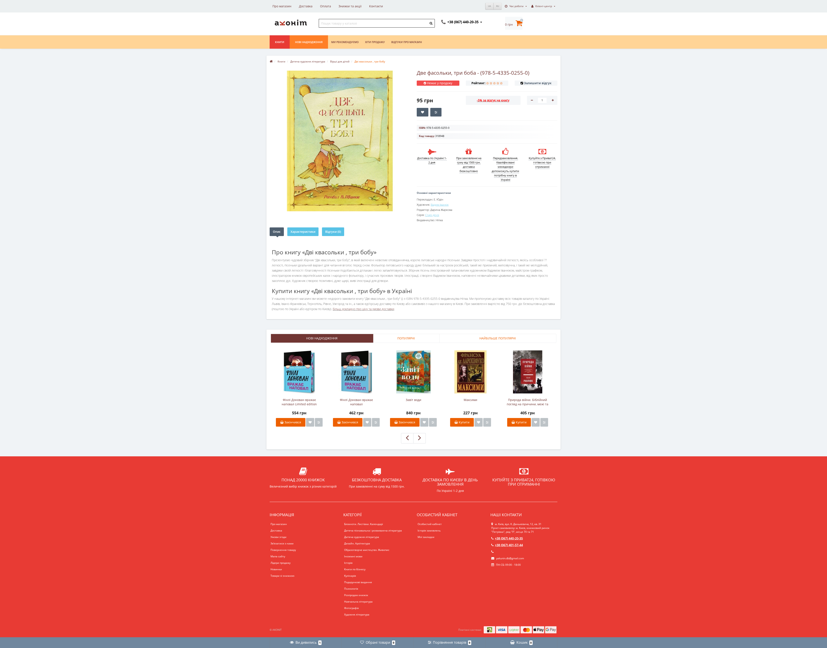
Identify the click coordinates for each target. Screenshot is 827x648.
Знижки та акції (350, 6)
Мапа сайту (277, 556)
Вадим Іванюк (440, 205)
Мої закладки (426, 537)
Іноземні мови (353, 556)
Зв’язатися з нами (282, 543)
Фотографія (351, 608)
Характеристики (303, 232)
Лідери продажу (280, 563)
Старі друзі (432, 215)
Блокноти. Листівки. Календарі (363, 524)
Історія (348, 563)
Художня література (356, 614)
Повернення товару (283, 550)
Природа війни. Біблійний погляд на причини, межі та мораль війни (527, 402)
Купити (463, 422)
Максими (470, 400)
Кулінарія (350, 576)
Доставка (305, 6)
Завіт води (413, 400)
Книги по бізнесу (354, 569)
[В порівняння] (319, 422)
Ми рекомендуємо (345, 42)
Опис (277, 232)
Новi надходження (309, 42)
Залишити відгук (538, 83)
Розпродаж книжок (356, 595)
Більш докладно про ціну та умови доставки (363, 309)
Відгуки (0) (333, 232)
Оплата (325, 6)
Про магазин (281, 6)
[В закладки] (310, 422)
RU (497, 6)
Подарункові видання (358, 582)
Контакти (376, 6)
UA (489, 6)
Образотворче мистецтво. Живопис (366, 550)
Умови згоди (278, 537)
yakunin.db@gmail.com (510, 558)
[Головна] (271, 61)
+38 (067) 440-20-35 (509, 538)
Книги (279, 42)
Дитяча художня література (361, 537)
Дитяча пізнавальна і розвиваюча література (373, 530)
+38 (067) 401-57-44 (509, 545)
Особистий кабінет (430, 524)
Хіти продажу (375, 42)
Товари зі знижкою (282, 576)
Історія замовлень (429, 530)
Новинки (276, 569)
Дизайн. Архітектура (357, 543)
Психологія (351, 589)
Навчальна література (358, 601)
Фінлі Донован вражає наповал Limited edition (299, 402)
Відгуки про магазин (406, 42)
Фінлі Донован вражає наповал (356, 402)
